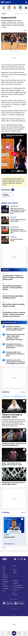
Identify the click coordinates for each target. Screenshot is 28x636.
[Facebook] (15, 559)
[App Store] (19, 603)
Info (4, 565)
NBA (4, 411)
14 (7, 237)
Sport (4, 568)
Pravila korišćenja (18, 585)
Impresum (15, 583)
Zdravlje (5, 575)
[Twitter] (18, 559)
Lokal (4, 590)
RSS (14, 592)
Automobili (5, 588)
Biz (3, 570)
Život (4, 572)
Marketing (15, 581)
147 (7, 206)
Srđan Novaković (9, 544)
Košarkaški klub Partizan (19, 396)
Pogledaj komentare (6, 195)
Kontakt (15, 594)
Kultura (5, 579)
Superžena (5, 581)
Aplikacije (15, 590)
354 (4, 326)
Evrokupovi (13, 217)
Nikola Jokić (6, 396)
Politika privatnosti (18, 587)
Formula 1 (7, 534)
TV (13, 568)
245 (4, 344)
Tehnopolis (6, 586)
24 (7, 217)
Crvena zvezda (14, 227)
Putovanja (5, 577)
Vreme (14, 572)
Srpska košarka (14, 206)
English (15, 570)
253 (4, 334)
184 (7, 227)
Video (14, 565)
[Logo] (6, 2)
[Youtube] (24, 559)
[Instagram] (21, 559)
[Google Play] (8, 603)
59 (12, 189)
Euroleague (6, 459)
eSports (5, 584)
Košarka (4, 13)
